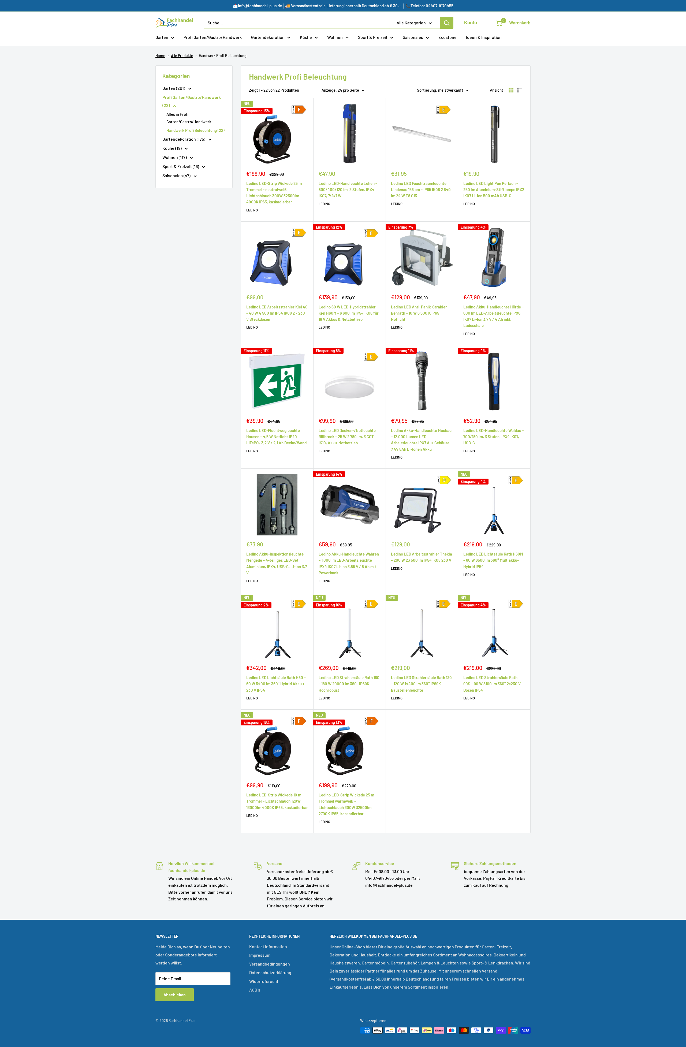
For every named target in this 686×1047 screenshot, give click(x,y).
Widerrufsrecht (263, 981)
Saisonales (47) (176, 175)
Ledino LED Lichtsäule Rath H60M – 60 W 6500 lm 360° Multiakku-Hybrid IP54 (493, 560)
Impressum (259, 954)
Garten (161, 37)
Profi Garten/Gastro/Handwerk (213, 37)
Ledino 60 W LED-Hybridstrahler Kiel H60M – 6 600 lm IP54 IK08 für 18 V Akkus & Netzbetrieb (349, 313)
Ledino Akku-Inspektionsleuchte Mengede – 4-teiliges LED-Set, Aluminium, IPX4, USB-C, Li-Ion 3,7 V (276, 563)
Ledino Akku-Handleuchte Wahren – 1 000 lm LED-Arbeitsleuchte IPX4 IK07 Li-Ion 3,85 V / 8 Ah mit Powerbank (349, 563)
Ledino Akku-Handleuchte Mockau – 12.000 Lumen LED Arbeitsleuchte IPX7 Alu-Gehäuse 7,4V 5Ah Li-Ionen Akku (421, 440)
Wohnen (335, 37)
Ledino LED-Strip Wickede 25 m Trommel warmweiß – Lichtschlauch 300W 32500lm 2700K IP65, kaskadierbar (346, 804)
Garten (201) (174, 88)
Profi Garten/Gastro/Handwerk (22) (191, 101)
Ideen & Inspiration (484, 37)
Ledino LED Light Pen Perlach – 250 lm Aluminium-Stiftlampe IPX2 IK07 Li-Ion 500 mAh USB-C (493, 189)
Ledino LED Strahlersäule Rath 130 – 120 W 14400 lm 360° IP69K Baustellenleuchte (421, 683)
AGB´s (254, 989)
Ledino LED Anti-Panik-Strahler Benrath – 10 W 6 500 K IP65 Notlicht (419, 313)
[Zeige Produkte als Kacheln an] (511, 90)
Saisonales (413, 37)
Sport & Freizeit (372, 37)
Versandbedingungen (269, 963)
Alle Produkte (182, 55)
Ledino (252, 210)
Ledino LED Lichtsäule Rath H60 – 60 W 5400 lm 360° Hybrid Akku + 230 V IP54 (276, 683)
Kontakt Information (268, 946)
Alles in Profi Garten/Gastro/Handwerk (188, 118)
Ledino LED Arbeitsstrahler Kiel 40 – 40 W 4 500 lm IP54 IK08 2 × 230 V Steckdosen (277, 313)
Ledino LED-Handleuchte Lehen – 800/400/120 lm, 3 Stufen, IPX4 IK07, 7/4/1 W (348, 189)
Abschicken (174, 994)
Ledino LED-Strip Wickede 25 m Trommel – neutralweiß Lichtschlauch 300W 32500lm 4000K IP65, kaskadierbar (274, 192)
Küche (306, 37)
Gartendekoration (268, 37)
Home (160, 55)
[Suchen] (446, 23)
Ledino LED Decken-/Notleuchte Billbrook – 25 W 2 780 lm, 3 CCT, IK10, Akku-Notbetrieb (347, 436)
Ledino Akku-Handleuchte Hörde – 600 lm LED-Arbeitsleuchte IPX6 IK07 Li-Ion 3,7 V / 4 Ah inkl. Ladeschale (493, 316)
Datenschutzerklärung (270, 972)
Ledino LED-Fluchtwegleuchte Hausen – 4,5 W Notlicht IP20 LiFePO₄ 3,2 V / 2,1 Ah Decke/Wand (276, 436)
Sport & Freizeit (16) (181, 166)
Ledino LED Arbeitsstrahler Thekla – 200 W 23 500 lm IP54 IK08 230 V (421, 557)
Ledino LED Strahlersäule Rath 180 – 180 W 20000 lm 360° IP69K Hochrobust (349, 683)
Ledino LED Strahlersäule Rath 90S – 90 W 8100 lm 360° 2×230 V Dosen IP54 (492, 683)
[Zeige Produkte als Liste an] (519, 90)
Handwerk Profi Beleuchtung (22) (195, 130)
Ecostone (447, 37)
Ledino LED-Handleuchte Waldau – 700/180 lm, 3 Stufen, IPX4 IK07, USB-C (493, 436)
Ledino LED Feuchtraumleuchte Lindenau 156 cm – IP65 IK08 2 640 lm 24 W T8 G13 (421, 189)
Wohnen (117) (175, 157)
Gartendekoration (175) (184, 138)
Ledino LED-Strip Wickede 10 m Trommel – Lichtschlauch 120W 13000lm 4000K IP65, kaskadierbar (277, 801)
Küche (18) (172, 148)
